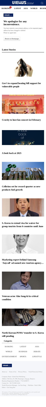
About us (4, 372)
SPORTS (23, 356)
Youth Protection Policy (35, 372)
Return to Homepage (12, 39)
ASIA (26, 8)
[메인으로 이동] (23, 3)
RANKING (6, 8)
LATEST (17, 8)
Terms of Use (12, 372)
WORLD (33, 8)
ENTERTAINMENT (9, 356)
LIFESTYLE (37, 356)
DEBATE (37, 351)
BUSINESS (23, 351)
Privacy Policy (22, 372)
